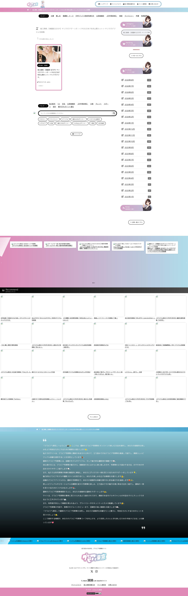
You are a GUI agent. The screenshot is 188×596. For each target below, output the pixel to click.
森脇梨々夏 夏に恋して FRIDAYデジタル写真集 (26, 246)
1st (58, 104)
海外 (54, 107)
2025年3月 (129, 184)
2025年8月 (129, 153)
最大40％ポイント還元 (79, 119)
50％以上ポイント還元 (81, 123)
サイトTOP (77, 134)
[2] (94, 282)
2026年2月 (129, 117)
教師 (120, 16)
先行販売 (101, 123)
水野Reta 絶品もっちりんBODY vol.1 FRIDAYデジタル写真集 (160, 247)
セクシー (43, 119)
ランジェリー (129, 16)
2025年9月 (129, 147)
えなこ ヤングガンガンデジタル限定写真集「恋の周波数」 (93, 247)
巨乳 (63, 104)
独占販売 (52, 104)
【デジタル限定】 (95, 119)
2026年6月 (129, 92)
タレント (99, 104)
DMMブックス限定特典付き (85, 16)
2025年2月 (129, 190)
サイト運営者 (142, 4)
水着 (91, 104)
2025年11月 (130, 135)
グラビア (43, 123)
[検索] (114, 113)
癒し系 (58, 16)
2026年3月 (129, 110)
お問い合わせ (154, 4)
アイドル (65, 119)
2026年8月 (129, 80)
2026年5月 (129, 98)
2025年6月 (129, 166)
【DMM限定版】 (111, 16)
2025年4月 (129, 178)
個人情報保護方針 (129, 4)
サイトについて (116, 4)
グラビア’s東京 (97, 590)
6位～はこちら (137, 56)
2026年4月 (129, 104)
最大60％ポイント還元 (66, 107)
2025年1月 (129, 196)
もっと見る (93, 417)
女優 (52, 16)
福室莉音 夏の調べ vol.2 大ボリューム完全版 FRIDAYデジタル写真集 (127, 247)
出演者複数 (100, 16)
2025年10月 (130, 141)
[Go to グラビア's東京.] (28, 10)
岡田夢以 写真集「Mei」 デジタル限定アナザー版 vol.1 (59, 247)
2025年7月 (129, 160)
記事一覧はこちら (137, 222)
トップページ (104, 4)
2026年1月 (129, 123)
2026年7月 (129, 86)
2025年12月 (130, 129)
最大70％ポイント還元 (64, 123)
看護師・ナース (68, 16)
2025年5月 (129, 172)
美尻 (93, 123)
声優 (137, 16)
